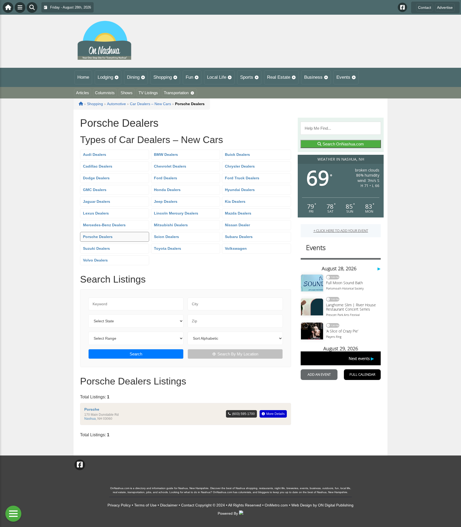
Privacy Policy (119, 505)
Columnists (105, 92)
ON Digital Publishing (335, 505)
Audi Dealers (94, 154)
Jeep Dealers (165, 201)
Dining (133, 77)
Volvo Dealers (95, 260)
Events (343, 77)
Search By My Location (237, 354)
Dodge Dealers (96, 178)
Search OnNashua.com (342, 144)
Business (313, 77)
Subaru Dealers (239, 237)
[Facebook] (402, 7)
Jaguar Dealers (96, 201)
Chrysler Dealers (240, 166)
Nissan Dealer (237, 225)
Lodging (105, 77)
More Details (275, 414)
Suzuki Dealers (96, 248)
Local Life (216, 77)
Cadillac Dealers (97, 166)
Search (136, 354)
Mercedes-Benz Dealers (104, 225)
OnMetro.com (276, 505)
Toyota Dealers (167, 248)
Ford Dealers (165, 178)
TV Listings (148, 92)
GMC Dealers (94, 190)
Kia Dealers (235, 201)
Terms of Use (145, 505)
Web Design (301, 505)
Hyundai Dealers (240, 190)
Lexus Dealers (96, 213)
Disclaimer (169, 505)
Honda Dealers (167, 190)
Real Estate (278, 77)
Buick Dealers (237, 154)
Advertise (445, 7)
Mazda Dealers (238, 213)
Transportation (176, 92)
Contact (424, 7)
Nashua (90, 419)
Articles (82, 92)
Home (83, 77)
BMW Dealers (166, 154)
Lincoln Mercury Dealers (176, 213)
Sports (246, 77)
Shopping (162, 77)
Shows (127, 92)
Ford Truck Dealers (242, 178)
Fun (189, 77)
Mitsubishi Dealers (171, 225)
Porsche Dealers (98, 237)
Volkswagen (236, 248)
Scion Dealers (166, 237)
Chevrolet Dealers (170, 166)
